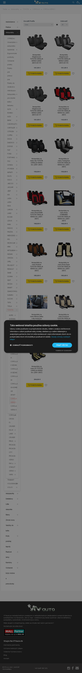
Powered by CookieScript (64, 350)
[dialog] (41, 336)
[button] (21, 345)
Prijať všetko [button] (62, 345)
